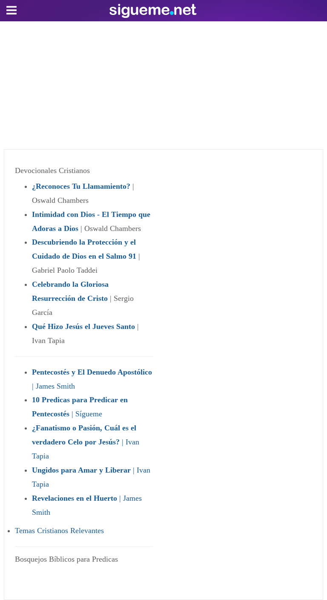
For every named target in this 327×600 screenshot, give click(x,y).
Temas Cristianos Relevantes (59, 530)
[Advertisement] (163, 85)
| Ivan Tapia (85, 442)
